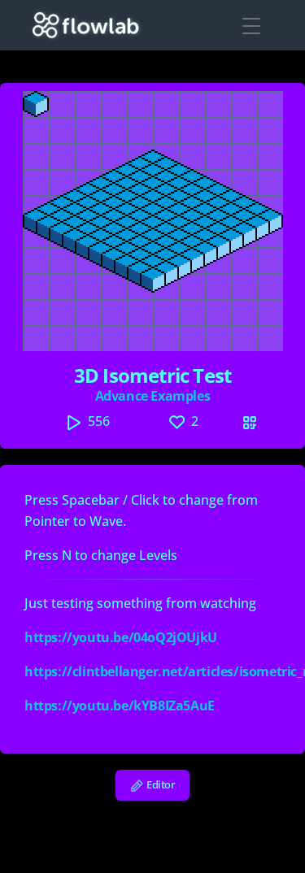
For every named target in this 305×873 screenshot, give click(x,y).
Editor (159, 784)
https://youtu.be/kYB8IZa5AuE (119, 705)
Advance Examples (153, 396)
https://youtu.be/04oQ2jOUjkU (120, 637)
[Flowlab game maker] (86, 25)
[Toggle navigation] (250, 25)
